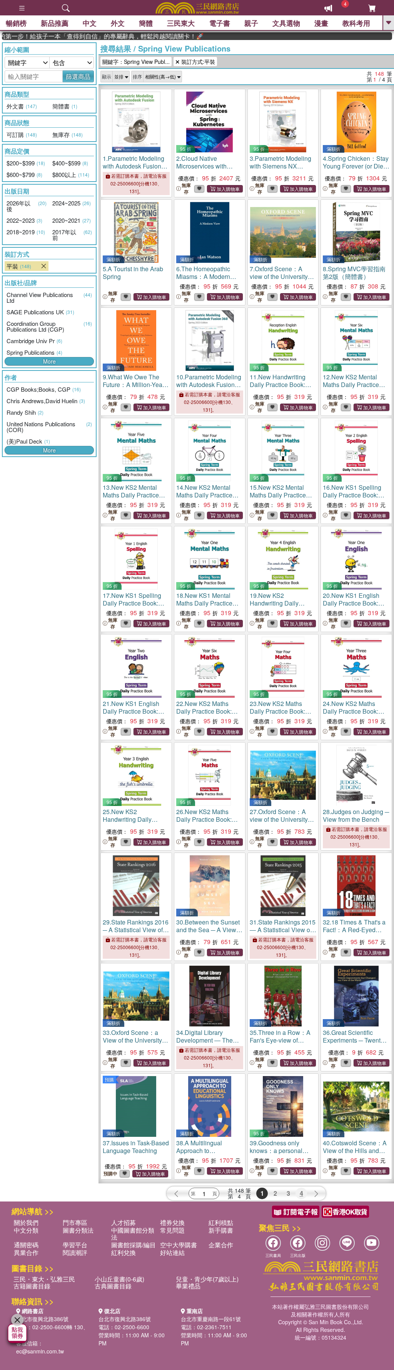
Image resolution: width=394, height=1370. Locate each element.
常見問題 (172, 1230)
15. (279, 499)
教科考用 (356, 23)
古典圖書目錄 (113, 1286)
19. (281, 607)
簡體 (146, 23)
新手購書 (221, 1230)
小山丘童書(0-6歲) (119, 1279)
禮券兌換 (172, 1222)
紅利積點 (221, 1222)
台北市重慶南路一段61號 (211, 1319)
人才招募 (123, 1222)
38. (208, 1150)
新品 (54, 23)
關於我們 (26, 1222)
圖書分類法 (78, 1230)
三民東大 (181, 23)
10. (208, 388)
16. (352, 495)
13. (132, 499)
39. (279, 1154)
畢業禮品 (188, 1286)
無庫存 (186, 188)
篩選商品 (78, 76)
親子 (251, 23)
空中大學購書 (178, 1244)
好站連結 (172, 1252)
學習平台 (75, 1244)
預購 (109, 1079)
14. (205, 499)
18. (205, 607)
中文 (90, 23)
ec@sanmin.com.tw (40, 1351)
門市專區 (75, 1222)
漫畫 (321, 23)
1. (133, 166)
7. (279, 276)
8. (354, 272)
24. (351, 711)
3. (280, 166)
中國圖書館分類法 (132, 1234)
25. (134, 823)
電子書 (219, 23)
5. (133, 272)
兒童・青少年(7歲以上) (207, 1279)
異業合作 (26, 1252)
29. (136, 930)
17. (132, 603)
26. (204, 819)
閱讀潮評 (75, 1252)
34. (205, 1040)
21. (131, 711)
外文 (118, 23)
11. (283, 384)
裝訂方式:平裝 (197, 61)
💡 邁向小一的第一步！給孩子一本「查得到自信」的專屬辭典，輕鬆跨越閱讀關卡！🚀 (88, 36)
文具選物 (286, 23)
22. (204, 711)
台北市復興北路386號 (42, 1319)
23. (278, 711)
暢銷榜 (16, 23)
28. (356, 815)
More (49, 361)
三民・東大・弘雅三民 (44, 1279)
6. (203, 276)
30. (209, 930)
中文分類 (26, 1230)
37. (136, 1146)
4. (356, 166)
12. (352, 388)
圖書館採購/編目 (133, 1244)
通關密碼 (26, 1244)
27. (279, 819)
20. (351, 603)
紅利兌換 (123, 1252)
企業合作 (221, 1244)
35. (282, 1044)
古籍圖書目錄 (31, 1286)
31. (283, 930)
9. (133, 384)
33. (132, 1040)
